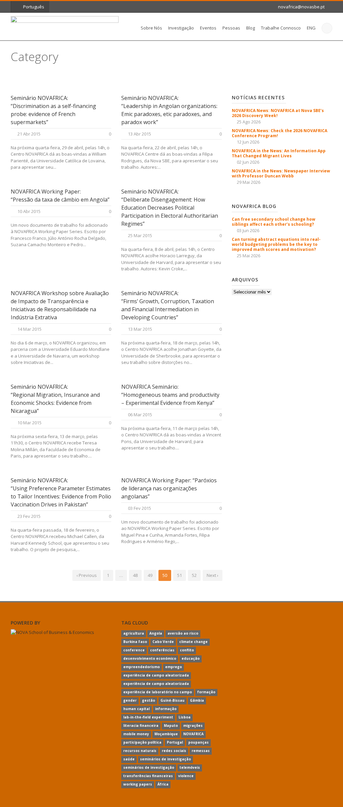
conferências (162, 650)
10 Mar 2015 (29, 423)
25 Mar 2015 (140, 235)
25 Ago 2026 (249, 122)
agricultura (133, 633)
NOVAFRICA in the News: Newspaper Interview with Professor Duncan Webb (281, 173)
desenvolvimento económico (149, 658)
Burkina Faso (135, 641)
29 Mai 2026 (248, 182)
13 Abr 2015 (139, 134)
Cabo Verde (163, 641)
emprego (173, 666)
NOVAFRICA (193, 734)
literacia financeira (140, 725)
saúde (129, 759)
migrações (193, 725)
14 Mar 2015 (29, 329)
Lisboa (185, 717)
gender (130, 700)
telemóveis (190, 767)
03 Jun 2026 (248, 230)
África (162, 784)
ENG (311, 28)
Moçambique (166, 734)
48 (135, 575)
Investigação (181, 28)
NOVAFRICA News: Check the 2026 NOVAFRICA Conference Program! (279, 133)
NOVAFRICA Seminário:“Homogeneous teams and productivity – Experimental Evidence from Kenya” (170, 395)
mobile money (136, 734)
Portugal (175, 742)
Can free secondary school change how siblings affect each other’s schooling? (273, 221)
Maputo (171, 725)
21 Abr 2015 (29, 134)
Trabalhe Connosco (281, 28)
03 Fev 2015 (139, 508)
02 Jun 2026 (248, 162)
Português (33, 7)
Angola (155, 633)
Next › (212, 575)
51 (179, 575)
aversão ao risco (182, 633)
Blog (250, 28)
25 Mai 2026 (248, 256)
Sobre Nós (151, 28)
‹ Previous (86, 575)
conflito (187, 650)
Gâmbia (197, 700)
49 (150, 575)
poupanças (198, 742)
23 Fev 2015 (29, 516)
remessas (201, 750)
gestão (148, 700)
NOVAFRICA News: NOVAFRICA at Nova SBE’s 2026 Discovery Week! (278, 113)
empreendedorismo (141, 666)
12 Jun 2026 (248, 142)
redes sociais (174, 750)
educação (191, 658)
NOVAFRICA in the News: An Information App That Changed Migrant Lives (279, 153)
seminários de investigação (165, 759)
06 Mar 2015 (140, 415)
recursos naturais (139, 750)
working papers (137, 784)
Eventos (208, 28)
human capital (136, 708)
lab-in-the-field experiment (148, 717)
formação (206, 692)
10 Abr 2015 (29, 211)
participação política (142, 742)
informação (166, 708)
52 (194, 575)
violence (186, 775)
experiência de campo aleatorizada (156, 675)
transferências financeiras (148, 775)
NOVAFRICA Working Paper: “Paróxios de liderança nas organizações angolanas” (169, 488)
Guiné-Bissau (172, 700)
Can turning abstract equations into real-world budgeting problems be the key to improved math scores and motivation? (276, 244)
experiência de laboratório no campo (157, 692)
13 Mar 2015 (140, 329)
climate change (193, 641)
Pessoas (231, 28)
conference (134, 650)
